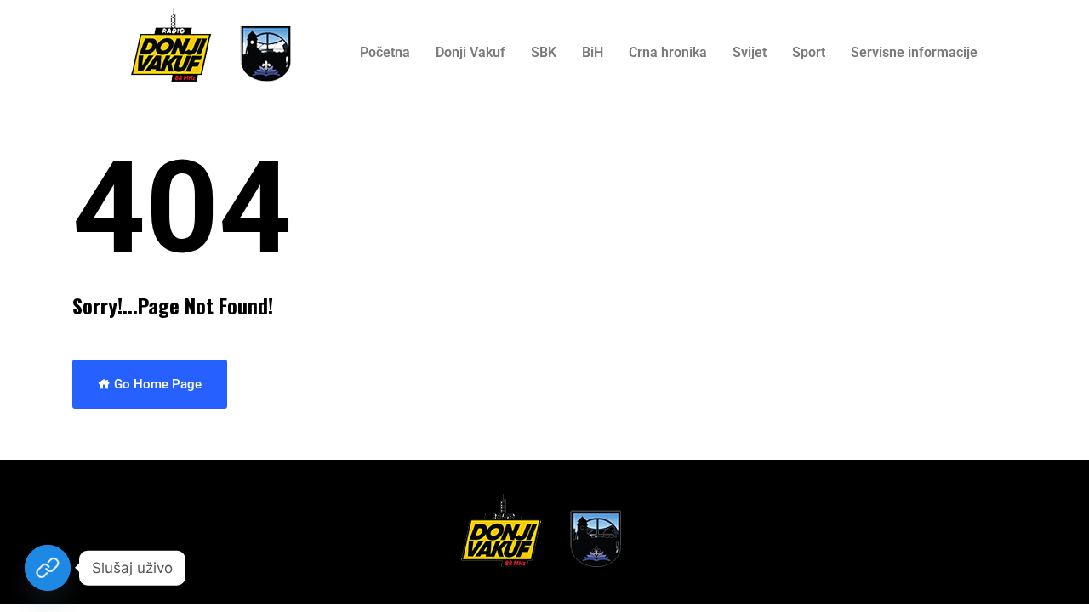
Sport (808, 52)
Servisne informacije (914, 52)
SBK (543, 52)
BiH (592, 52)
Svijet (750, 52)
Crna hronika (668, 52)
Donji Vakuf (470, 52)
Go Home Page (156, 384)
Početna (385, 52)
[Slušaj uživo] (48, 568)
